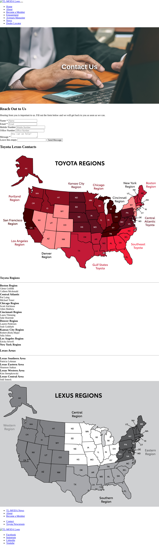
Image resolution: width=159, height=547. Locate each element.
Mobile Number (8, 127)
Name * (4, 120)
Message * (5, 137)
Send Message (54, 140)
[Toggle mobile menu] (21, 2)
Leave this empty (8, 140)
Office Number (7, 130)
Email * (4, 124)
